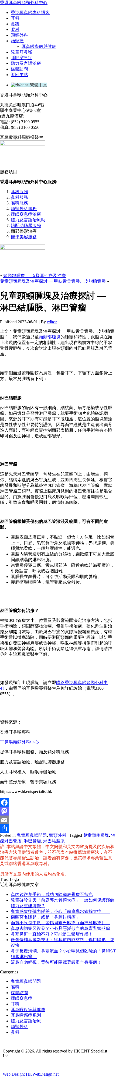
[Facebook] (58, 802)
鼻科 (15, 24)
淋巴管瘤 (32, 841)
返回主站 (19, 74)
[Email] (58, 820)
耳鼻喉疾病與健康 (39, 46)
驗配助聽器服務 (26, 225)
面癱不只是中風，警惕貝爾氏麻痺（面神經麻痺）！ (60, 922)
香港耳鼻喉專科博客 (30, 12)
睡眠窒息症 (21, 57)
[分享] (58, 828)
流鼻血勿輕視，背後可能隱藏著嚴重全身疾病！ (56, 962)
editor (52, 322)
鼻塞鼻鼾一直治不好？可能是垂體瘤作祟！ (52, 934)
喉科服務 (19, 203)
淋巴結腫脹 (54, 841)
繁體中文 (37, 85)
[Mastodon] (58, 811)
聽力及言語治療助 (28, 220)
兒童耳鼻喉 (21, 52)
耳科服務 (19, 191)
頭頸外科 (19, 35)
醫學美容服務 (24, 237)
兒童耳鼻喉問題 (32, 835)
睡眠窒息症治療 (26, 214)
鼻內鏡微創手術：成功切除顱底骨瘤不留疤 (52, 894)
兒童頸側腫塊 (96, 835)
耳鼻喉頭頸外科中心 (19, 742)
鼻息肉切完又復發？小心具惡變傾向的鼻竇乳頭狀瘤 (60, 928)
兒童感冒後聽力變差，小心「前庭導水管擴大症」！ (60, 911)
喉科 (15, 29)
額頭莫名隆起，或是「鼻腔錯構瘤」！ (47, 917)
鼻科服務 (19, 197)
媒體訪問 (19, 69)
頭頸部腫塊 (49, 337)
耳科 (15, 18)
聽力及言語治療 (26, 63)
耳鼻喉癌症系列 (26, 1015)
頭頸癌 (17, 40)
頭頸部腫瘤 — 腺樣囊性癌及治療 (34, 275)
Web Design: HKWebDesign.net (31, 1074)
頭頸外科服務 (24, 208)
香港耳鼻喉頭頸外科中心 (23, 2)
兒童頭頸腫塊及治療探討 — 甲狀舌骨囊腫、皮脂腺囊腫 (53, 281)
